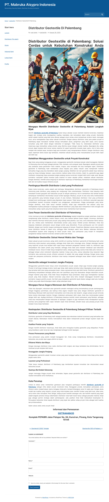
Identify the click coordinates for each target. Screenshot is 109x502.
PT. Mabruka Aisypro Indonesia (30, 4)
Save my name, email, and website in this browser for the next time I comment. (53, 483)
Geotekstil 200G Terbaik (39, 428)
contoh (7, 33)
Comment (32, 441)
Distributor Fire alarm (11, 39)
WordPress (45, 497)
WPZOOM (71, 497)
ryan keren (34, 32)
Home (6, 21)
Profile (7, 64)
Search (102, 14)
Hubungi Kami (9, 51)
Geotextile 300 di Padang (92, 428)
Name (31, 461)
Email (31, 468)
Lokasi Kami (8, 58)
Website (31, 475)
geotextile (12, 21)
